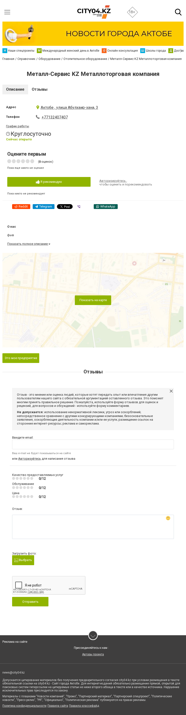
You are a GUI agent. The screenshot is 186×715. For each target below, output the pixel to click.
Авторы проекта (93, 654)
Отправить (30, 601)
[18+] (94, 12)
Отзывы (39, 89)
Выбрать (25, 560)
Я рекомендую (51, 182)
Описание (15, 89)
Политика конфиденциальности (24, 705)
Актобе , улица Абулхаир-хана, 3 (69, 107)
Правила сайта (57, 705)
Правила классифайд (84, 705)
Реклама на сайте (14, 641)
